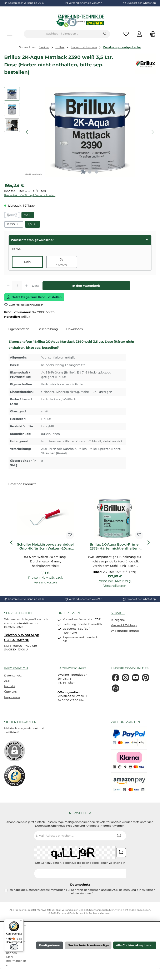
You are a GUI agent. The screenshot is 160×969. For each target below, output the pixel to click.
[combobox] (62, 34)
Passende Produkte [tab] (22, 484)
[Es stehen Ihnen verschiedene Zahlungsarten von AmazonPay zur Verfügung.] (129, 782)
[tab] (18, 329)
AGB (7, 680)
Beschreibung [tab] (48, 329)
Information (16, 668)
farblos (13, 215)
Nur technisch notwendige (88, 945)
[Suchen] (105, 34)
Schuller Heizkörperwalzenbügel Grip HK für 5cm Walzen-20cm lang (45, 546)
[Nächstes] (152, 132)
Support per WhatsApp (141, 2)
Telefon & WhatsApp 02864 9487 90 (21, 637)
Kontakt (9, 686)
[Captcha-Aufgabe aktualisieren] (121, 852)
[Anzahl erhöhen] (26, 285)
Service (118, 613)
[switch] (14, 946)
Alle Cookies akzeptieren (135, 945)
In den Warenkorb (86, 286)
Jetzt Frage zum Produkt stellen (37, 297)
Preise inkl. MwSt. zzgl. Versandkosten (29, 195)
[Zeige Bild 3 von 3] (96, 172)
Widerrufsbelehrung (125, 630)
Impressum (12, 697)
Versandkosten (70, 910)
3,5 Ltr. (32, 224)
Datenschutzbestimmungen (45, 889)
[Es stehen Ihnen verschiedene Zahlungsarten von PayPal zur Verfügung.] (129, 737)
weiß (27, 215)
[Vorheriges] (27, 132)
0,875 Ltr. (13, 224)
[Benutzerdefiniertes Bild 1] (14, 776)
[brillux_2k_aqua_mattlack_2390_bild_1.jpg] (90, 132)
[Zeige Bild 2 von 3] (89, 172)
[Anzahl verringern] (8, 285)
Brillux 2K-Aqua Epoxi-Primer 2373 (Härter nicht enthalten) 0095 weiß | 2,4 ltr (115, 546)
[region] (80, 132)
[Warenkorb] (151, 34)
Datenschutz (13, 675)
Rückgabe (118, 620)
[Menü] (9, 34)
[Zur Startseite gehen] (80, 20)
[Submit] (118, 835)
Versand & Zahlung (124, 625)
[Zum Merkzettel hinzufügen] (70, 535)
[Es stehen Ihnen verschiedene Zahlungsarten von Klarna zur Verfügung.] (129, 759)
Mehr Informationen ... (16, 960)
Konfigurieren (49, 945)
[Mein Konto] (139, 34)
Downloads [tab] (74, 329)
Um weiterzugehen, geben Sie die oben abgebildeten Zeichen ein (80, 864)
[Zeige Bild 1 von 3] (83, 172)
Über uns (10, 691)
